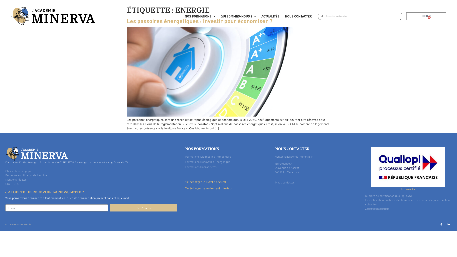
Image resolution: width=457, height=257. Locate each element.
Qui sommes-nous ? (236, 16)
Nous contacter (298, 16)
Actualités (270, 16)
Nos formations (198, 16)
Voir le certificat (408, 189)
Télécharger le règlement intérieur (209, 188)
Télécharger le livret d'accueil (205, 182)
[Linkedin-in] (449, 224)
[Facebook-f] (441, 224)
